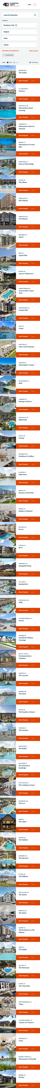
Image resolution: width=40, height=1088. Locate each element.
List (17, 62)
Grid (10, 62)
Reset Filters (33, 50)
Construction (9, 55)
